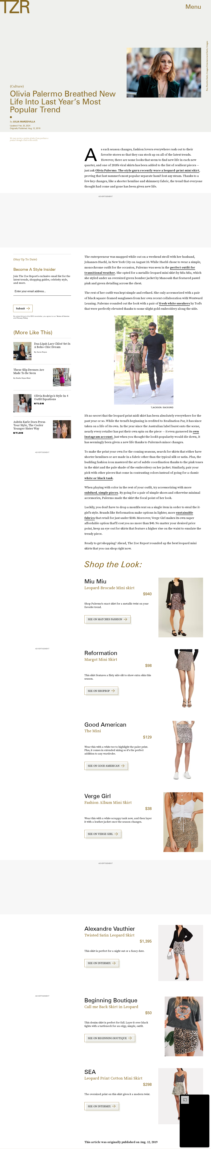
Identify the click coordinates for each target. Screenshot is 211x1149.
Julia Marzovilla (24, 121)
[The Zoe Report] (15, 6)
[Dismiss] (205, 1098)
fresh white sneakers (174, 303)
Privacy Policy (22, 318)
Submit (20, 308)
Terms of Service (63, 316)
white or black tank (98, 478)
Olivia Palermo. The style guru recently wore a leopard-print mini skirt (147, 170)
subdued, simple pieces (101, 493)
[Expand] (183, 1098)
